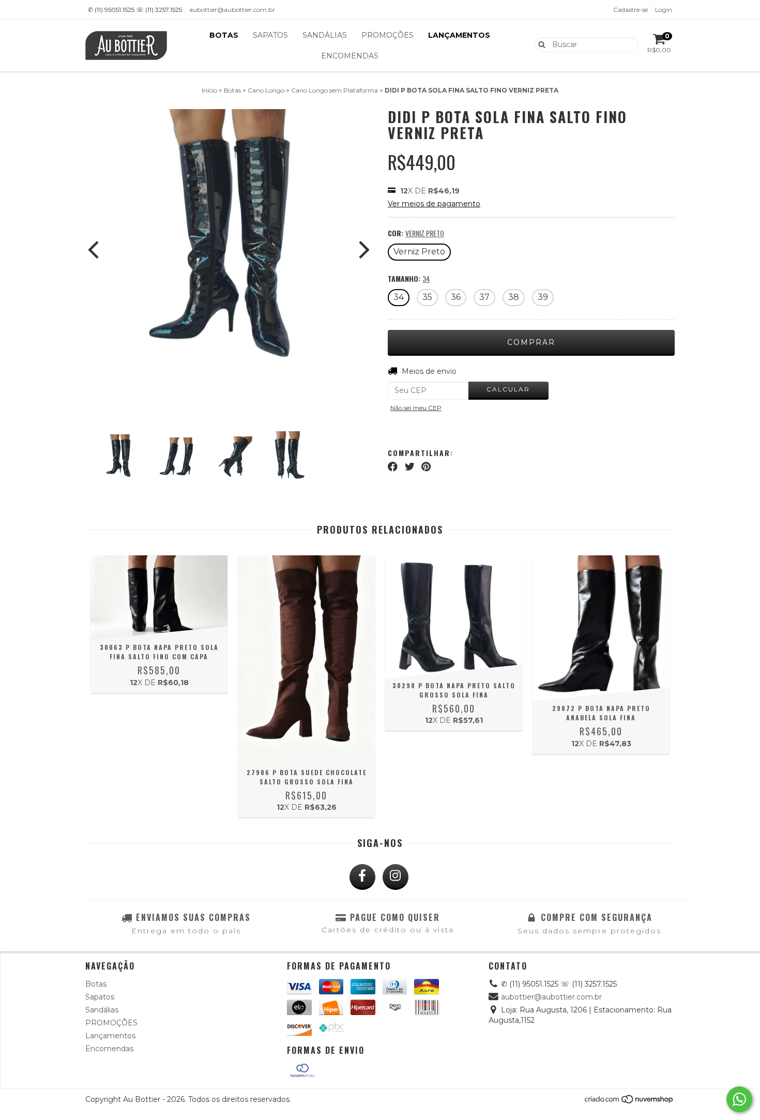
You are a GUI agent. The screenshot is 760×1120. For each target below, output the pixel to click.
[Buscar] (539, 44)
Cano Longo (266, 90)
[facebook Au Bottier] (362, 877)
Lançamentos (459, 35)
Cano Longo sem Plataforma (334, 90)
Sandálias (324, 35)
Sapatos (270, 35)
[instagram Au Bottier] (395, 877)
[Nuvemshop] (629, 1102)
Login (663, 9)
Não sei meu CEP (416, 408)
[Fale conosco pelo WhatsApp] (739, 1099)
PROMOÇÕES (387, 35)
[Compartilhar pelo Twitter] (410, 467)
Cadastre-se (630, 9)
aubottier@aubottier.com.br (232, 9)
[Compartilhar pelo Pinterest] (426, 467)
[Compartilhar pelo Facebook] (393, 467)
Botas (223, 35)
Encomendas (349, 55)
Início (209, 90)
